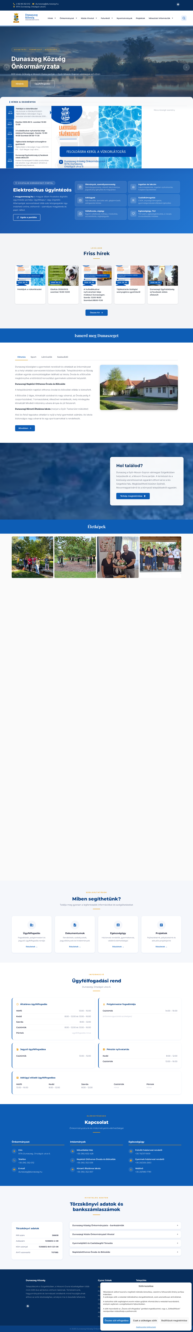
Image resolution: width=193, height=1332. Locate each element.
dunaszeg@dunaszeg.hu (30, 1172)
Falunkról (105, 18)
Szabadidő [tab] (62, 357)
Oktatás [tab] (21, 357)
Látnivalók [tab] (46, 357)
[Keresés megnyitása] (184, 18)
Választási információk (159, 18)
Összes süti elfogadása (117, 1320)
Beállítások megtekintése (174, 1320)
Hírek (50, 18)
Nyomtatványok (124, 18)
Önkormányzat (67, 18)
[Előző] (6, 67)
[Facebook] (178, 4)
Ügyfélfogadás (42, 84)
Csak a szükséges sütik (145, 1320)
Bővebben (23, 428)
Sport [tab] (33, 357)
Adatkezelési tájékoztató (146, 1327)
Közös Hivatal (87, 18)
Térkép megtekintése (131, 496)
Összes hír (95, 312)
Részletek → (32, 946)
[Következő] (186, 67)
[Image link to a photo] (32, 557)
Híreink (20, 84)
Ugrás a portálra (28, 217)
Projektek (140, 18)
